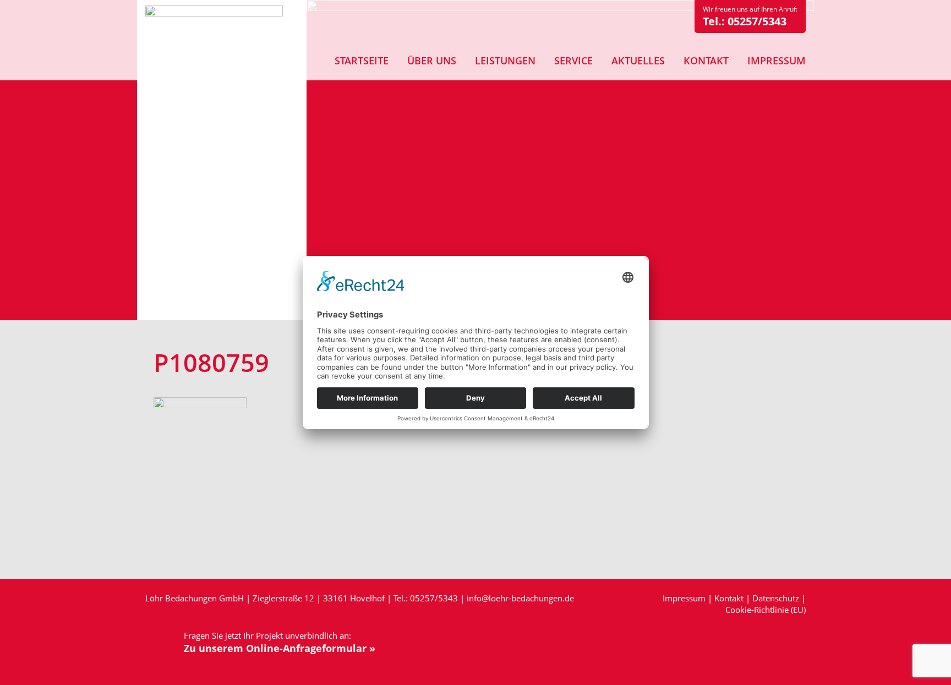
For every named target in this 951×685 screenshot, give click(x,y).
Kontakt (729, 598)
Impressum (684, 598)
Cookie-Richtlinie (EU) (765, 609)
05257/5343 (757, 21)
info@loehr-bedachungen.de (520, 598)
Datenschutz (775, 598)
